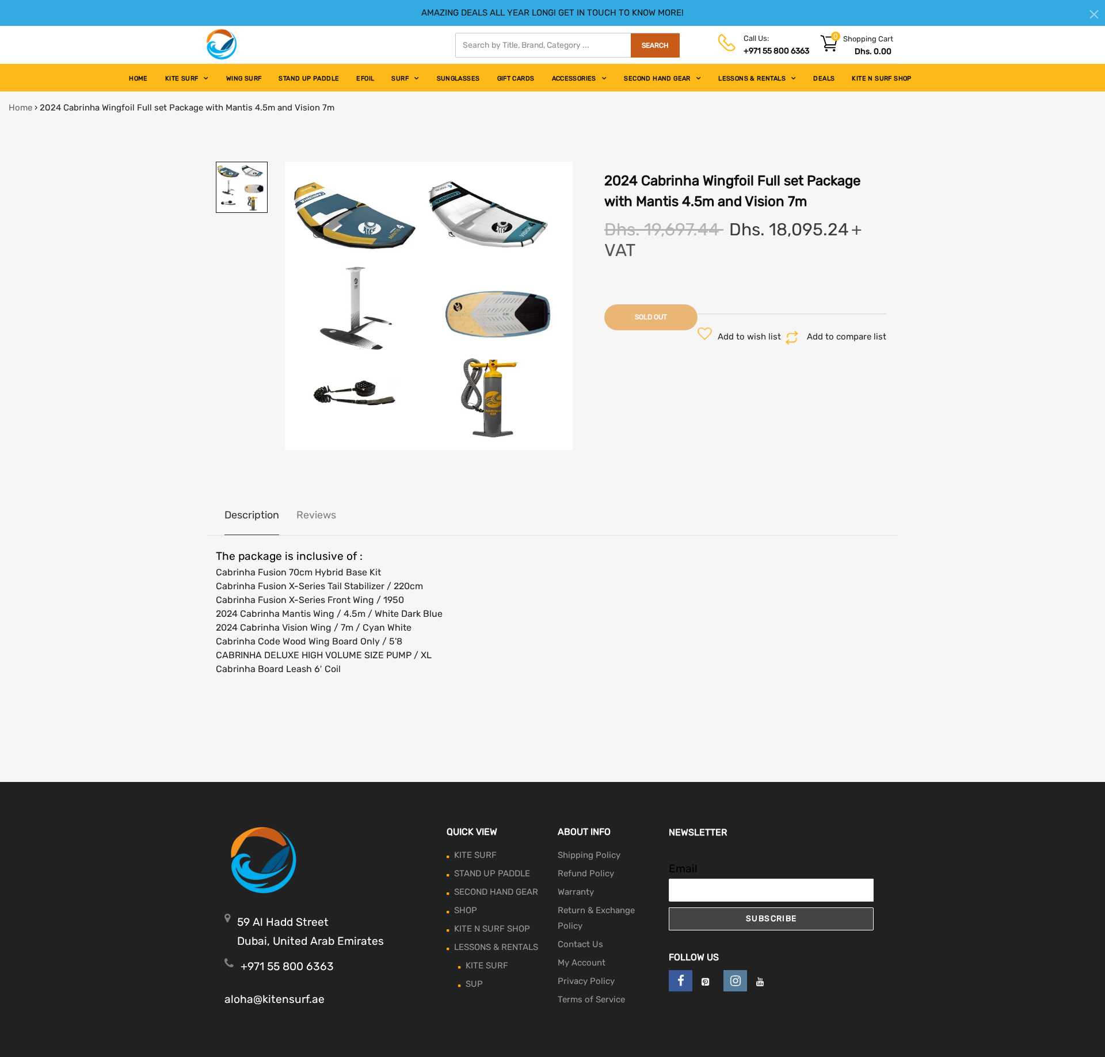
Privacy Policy (586, 981)
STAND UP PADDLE (309, 78)
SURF (400, 78)
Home (20, 107)
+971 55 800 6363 (776, 51)
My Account (581, 962)
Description (251, 515)
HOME (138, 78)
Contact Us (580, 944)
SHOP (465, 910)
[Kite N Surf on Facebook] (680, 980)
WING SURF (244, 78)
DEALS (824, 78)
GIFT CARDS (516, 78)
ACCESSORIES (574, 78)
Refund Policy (586, 873)
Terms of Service (591, 999)
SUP (474, 984)
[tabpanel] (429, 306)
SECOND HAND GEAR (657, 78)
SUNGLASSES (458, 78)
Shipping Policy (589, 855)
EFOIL (365, 78)
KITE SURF (182, 78)
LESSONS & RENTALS (752, 78)
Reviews (316, 515)
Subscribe (771, 919)
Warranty (576, 892)
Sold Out (651, 317)
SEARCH (655, 45)
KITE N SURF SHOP (881, 78)
